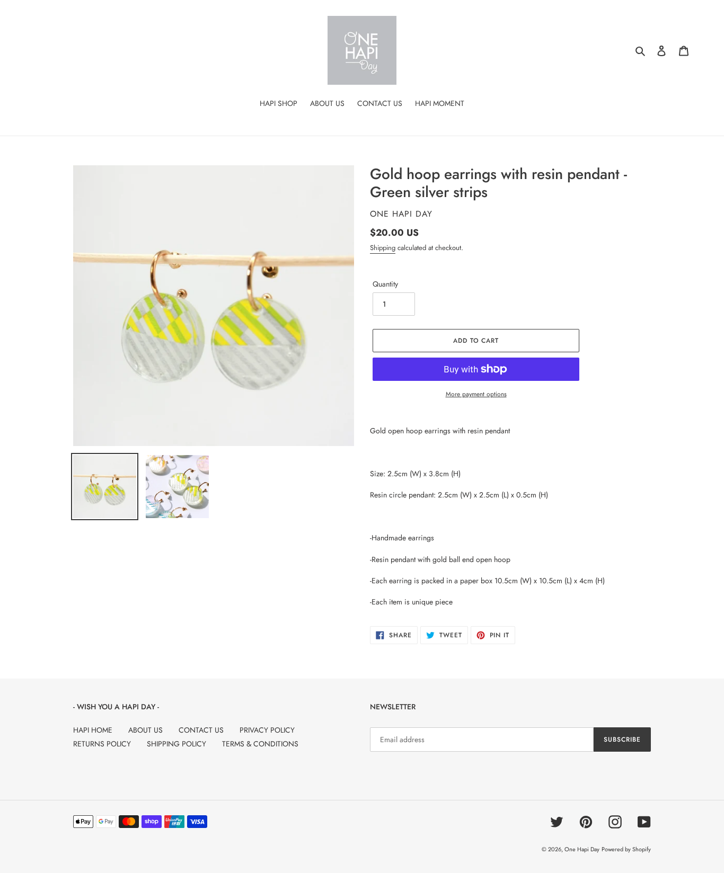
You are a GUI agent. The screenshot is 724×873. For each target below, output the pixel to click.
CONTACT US (201, 730)
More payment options (476, 394)
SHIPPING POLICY (176, 743)
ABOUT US (145, 730)
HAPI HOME (92, 730)
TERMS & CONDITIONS (260, 743)
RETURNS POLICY (102, 743)
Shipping (382, 248)
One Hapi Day (581, 849)
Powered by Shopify (626, 849)
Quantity (385, 284)
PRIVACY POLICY (267, 730)
